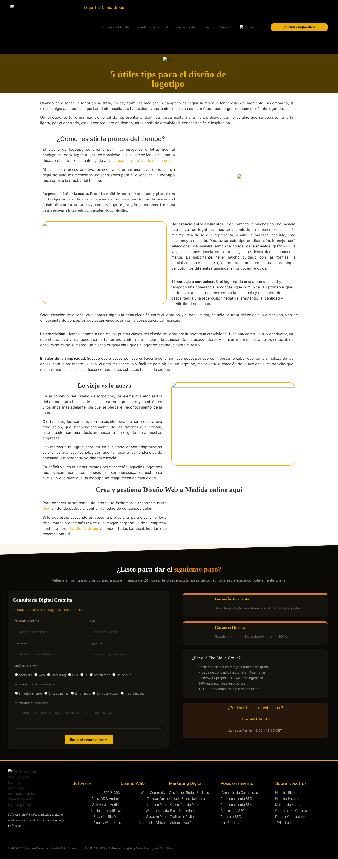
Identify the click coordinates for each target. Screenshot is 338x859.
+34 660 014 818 (255, 719)
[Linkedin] (10, 835)
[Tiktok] (55, 835)
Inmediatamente (30, 693)
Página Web (96, 643)
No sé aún (124, 675)
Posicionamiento (237, 783)
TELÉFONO (21, 643)
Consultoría (102, 675)
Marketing (58, 675)
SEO (75, 675)
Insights (208, 27)
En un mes (82, 693)
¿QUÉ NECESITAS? (26, 666)
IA (167, 27)
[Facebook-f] (37, 835)
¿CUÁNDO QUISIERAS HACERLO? (35, 684)
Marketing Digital (185, 783)
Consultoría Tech (147, 27)
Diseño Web (133, 783)
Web (42, 675)
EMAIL (94, 621)
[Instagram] (19, 835)
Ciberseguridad (186, 27)
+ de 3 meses (135, 693)
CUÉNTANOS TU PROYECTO (31, 703)
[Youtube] (28, 835)
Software (25, 675)
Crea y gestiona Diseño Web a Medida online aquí (169, 489)
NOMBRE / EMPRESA (27, 621)
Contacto (226, 27)
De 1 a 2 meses (107, 693)
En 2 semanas (59, 693)
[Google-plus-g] (46, 835)
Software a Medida (115, 27)
